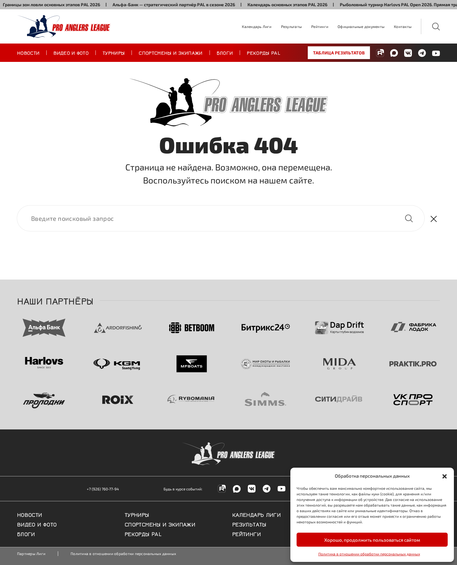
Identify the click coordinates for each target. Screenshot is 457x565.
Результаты (291, 26)
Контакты (403, 26)
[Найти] (220, 218)
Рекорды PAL (263, 52)
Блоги (225, 52)
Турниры (114, 52)
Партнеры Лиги (31, 553)
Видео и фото (71, 52)
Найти (409, 218)
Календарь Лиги (256, 26)
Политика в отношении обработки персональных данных (369, 553)
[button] (444, 476)
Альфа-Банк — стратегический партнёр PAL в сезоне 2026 (165, 4)
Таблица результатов (339, 53)
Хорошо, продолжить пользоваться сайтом (372, 540)
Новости (28, 52)
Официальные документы (361, 26)
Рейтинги (319, 26)
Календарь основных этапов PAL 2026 (279, 4)
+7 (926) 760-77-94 (103, 488)
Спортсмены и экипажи (170, 52)
